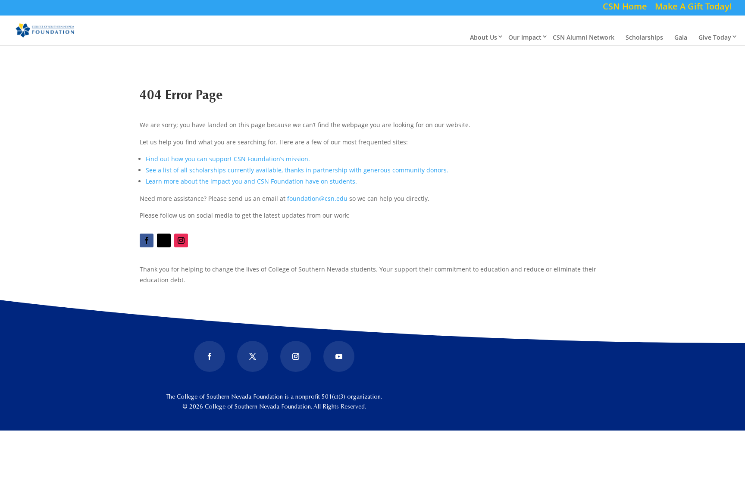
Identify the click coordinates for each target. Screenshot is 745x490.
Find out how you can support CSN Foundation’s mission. (228, 159)
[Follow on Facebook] (146, 240)
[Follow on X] (164, 240)
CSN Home (625, 8)
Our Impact (525, 37)
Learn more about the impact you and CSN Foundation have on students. (251, 181)
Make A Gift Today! (693, 8)
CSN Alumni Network (583, 37)
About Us (483, 37)
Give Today (714, 37)
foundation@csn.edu (317, 198)
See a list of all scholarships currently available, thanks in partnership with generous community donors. (297, 170)
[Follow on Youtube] (338, 356)
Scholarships (644, 37)
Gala (680, 37)
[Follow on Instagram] (181, 240)
